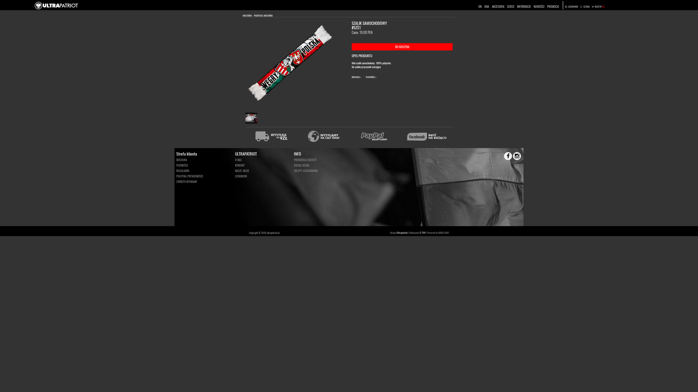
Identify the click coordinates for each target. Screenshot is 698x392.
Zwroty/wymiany (186, 181)
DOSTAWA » (356, 77)
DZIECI (510, 6)
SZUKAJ (586, 6)
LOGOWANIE (573, 6)
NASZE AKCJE (242, 171)
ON (480, 6)
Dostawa (181, 160)
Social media (301, 165)
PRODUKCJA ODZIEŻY (305, 160)
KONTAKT (240, 165)
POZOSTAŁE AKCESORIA (263, 15)
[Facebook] (506, 156)
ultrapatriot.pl (273, 233)
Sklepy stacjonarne (306, 171)
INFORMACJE (524, 6)
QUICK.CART (443, 232)
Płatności (182, 165)
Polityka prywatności (189, 176)
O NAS (238, 160)
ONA (486, 6)
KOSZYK (598, 6)
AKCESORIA (498, 6)
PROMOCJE (553, 6)
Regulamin (182, 171)
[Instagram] (515, 156)
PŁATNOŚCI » (371, 77)
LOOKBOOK (241, 176)
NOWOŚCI (539, 6)
